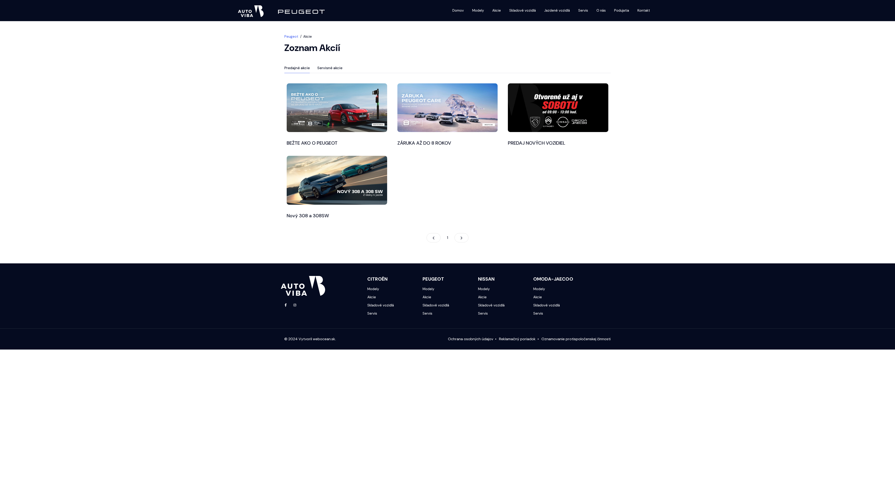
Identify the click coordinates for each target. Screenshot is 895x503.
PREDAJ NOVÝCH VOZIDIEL (536, 143)
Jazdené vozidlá (557, 10)
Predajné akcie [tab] (297, 67)
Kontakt (643, 10)
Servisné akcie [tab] (329, 67)
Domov (458, 10)
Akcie (496, 10)
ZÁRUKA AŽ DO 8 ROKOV (424, 143)
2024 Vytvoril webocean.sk (311, 338)
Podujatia (621, 10)
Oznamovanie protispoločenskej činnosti (576, 338)
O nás (601, 10)
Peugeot (291, 36)
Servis (583, 10)
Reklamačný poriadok (517, 338)
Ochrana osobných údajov (470, 338)
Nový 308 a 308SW (308, 216)
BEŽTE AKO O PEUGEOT (312, 143)
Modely (478, 10)
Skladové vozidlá (522, 10)
